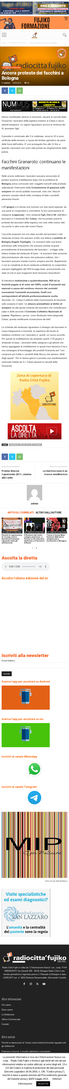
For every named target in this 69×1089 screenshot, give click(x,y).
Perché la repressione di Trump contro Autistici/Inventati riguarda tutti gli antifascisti (12, 539)
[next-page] (36, 548)
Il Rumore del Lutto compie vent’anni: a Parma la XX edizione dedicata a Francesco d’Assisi (34, 539)
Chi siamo (6, 1005)
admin (7, 83)
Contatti (5, 1024)
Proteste (26, 445)
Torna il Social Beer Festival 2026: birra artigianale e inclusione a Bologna (56, 538)
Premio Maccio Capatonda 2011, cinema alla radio (16, 474)
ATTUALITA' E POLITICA (17, 43)
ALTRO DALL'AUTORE (48, 512)
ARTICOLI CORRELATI (21, 512)
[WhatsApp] (19, 90)
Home (4, 43)
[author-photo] (34, 492)
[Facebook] (5, 90)
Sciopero (37, 445)
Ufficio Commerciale (11, 1019)
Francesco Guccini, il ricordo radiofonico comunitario (26, 1051)
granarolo (15, 445)
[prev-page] (32, 548)
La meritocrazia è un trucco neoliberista (55, 472)
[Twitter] (12, 90)
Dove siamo (7, 1010)
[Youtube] (44, 984)
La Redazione (8, 1014)
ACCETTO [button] (43, 1084)
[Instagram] (31, 984)
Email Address (8, 660)
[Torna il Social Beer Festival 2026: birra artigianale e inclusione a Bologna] (57, 525)
